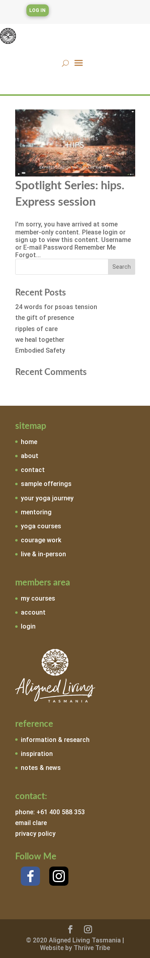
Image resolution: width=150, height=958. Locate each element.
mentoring (36, 512)
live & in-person (43, 554)
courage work (41, 540)
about (29, 456)
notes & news (41, 768)
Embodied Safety (40, 350)
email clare (31, 823)
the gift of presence (44, 317)
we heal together (39, 339)
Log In (37, 10)
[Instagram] (58, 876)
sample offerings (46, 484)
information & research (55, 740)
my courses (38, 598)
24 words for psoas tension (56, 307)
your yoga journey (47, 498)
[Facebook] (30, 876)
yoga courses (41, 526)
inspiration (37, 754)
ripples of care (36, 329)
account (33, 612)
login (28, 626)
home (29, 442)
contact (33, 470)
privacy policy (35, 833)
